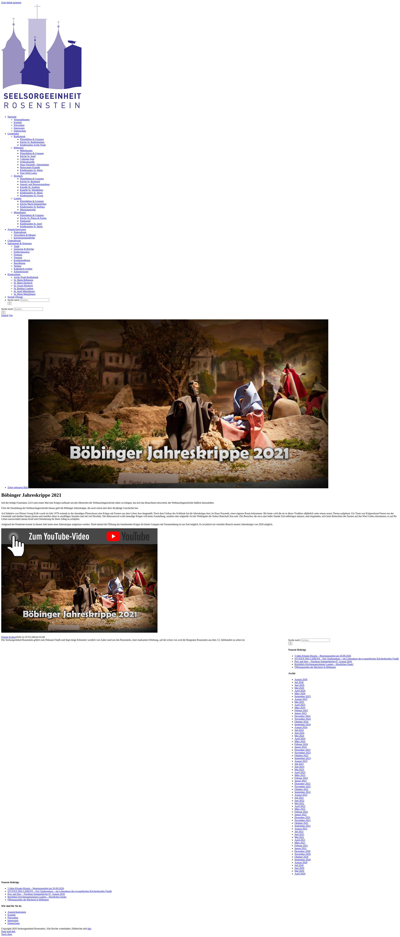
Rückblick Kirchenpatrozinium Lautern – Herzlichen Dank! (324, 664)
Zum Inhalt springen (11, 2)
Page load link (8, 931)
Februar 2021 (301, 845)
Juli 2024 (299, 730)
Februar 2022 (301, 811)
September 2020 (303, 859)
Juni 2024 (299, 733)
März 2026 (300, 693)
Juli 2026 (299, 682)
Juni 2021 (299, 834)
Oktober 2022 (301, 789)
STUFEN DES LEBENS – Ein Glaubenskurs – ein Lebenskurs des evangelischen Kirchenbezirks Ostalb (347, 658)
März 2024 (300, 741)
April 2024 (300, 738)
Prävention (13, 917)
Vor (11, 315)
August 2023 (301, 761)
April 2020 (300, 873)
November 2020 (303, 854)
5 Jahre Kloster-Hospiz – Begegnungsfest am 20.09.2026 (323, 656)
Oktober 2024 (301, 721)
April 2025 (300, 704)
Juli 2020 (299, 865)
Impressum (13, 920)
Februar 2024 (301, 744)
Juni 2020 (299, 868)
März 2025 (300, 707)
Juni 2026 (299, 685)
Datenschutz (14, 923)
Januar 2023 (301, 781)
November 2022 (303, 786)
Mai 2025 (299, 702)
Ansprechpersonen (17, 912)
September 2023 (303, 758)
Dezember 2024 (302, 716)
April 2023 (300, 772)
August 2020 (301, 862)
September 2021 (303, 826)
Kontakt (11, 915)
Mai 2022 (299, 803)
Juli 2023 (299, 764)
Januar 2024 (301, 747)
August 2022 (301, 795)
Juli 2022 (299, 797)
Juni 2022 (299, 800)
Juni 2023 (299, 766)
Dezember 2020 (302, 851)
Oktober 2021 (301, 823)
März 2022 (300, 809)
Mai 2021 (299, 837)
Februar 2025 (301, 710)
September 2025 (303, 696)
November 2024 (303, 719)
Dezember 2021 (302, 817)
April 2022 (300, 806)
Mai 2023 (299, 769)
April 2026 (300, 690)
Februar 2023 (301, 778)
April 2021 (300, 840)
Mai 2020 (299, 871)
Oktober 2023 (301, 755)
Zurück (4, 315)
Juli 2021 (299, 831)
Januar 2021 (301, 848)
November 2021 (303, 820)
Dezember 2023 (302, 750)
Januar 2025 (301, 713)
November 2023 (303, 752)
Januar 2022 (301, 814)
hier (89, 928)
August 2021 (301, 828)
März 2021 (300, 842)
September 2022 (303, 792)
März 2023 (300, 775)
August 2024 (301, 727)
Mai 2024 (299, 735)
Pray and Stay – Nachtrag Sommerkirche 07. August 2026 (323, 661)
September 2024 (303, 724)
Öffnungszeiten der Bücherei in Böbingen (315, 667)
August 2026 (301, 679)
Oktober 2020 (301, 857)
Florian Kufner (8, 637)
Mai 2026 (299, 688)
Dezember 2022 (302, 783)
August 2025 (301, 699)
